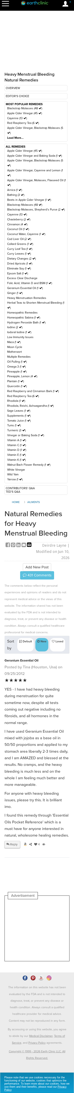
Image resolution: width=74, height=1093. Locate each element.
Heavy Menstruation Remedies (26, 298)
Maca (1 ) (14, 342)
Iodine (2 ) (14, 327)
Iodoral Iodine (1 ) (19, 332)
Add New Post (37, 567)
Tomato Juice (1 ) (19, 420)
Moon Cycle (14, 347)
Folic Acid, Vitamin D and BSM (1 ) (29, 283)
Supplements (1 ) (19, 415)
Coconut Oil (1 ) (18, 229)
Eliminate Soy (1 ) (19, 268)
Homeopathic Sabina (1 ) (23, 317)
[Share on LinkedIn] (19, 545)
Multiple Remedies (19, 356)
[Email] (24, 545)
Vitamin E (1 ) (16, 455)
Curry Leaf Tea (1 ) (19, 249)
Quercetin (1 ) (17, 386)
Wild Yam (12, 474)
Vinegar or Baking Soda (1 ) (25, 435)
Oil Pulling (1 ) (17, 361)
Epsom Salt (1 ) (17, 273)
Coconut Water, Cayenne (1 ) (26, 234)
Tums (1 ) (14, 425)
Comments (39, 575)
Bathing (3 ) (15, 195)
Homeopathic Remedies (22, 312)
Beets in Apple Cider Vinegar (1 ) (29, 200)
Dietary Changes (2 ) (21, 258)
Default (27, 641)
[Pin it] (13, 545)
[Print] (29, 545)
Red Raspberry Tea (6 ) (23, 123)
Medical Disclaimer (41, 1036)
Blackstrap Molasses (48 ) (24, 108)
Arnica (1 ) (14, 190)
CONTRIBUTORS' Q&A (20, 488)
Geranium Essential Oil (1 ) (25, 288)
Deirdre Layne (54, 545)
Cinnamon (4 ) (17, 224)
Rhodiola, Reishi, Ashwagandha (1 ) (30, 406)
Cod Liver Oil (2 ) (19, 239)
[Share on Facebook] (8, 545)
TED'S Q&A (13, 492)
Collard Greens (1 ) (20, 244)
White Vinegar (16, 469)
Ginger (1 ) (15, 293)
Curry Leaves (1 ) (19, 253)
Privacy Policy (37, 1043)
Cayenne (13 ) (17, 118)
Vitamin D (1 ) (16, 450)
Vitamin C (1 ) (16, 445)
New (43, 641)
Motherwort (14, 352)
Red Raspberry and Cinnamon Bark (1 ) (33, 391)
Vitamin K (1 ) (16, 460)
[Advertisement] (37, 930)
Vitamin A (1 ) (16, 440)
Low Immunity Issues (20, 337)
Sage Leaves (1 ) (18, 411)
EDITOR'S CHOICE (17, 96)
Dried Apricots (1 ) (19, 263)
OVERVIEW (13, 88)
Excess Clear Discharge (22, 278)
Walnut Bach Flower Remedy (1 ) (28, 465)
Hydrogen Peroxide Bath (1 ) (26, 322)
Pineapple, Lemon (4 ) (22, 376)
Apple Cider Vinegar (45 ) (24, 113)
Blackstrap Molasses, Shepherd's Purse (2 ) (36, 209)
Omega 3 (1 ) (16, 366)
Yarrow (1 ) (15, 479)
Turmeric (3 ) (16, 430)
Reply (13, 844)
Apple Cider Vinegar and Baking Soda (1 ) (34, 155)
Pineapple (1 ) (17, 371)
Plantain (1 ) (15, 381)
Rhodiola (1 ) (16, 401)
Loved (59, 641)
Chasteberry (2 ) (18, 219)
